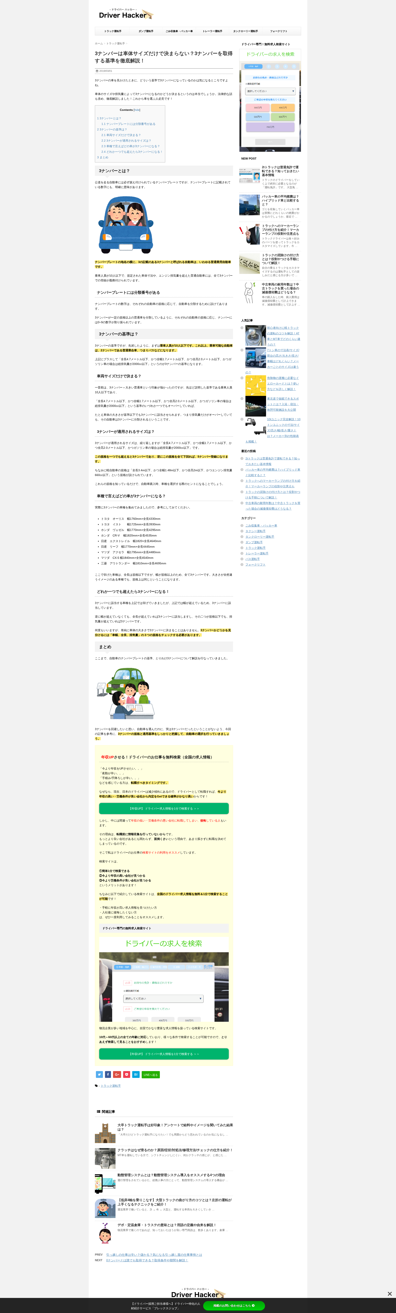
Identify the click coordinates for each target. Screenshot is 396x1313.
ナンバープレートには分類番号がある (128, 123)
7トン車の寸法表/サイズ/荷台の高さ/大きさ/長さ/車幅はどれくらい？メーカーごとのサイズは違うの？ (272, 361)
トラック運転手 (112, 31)
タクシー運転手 (255, 531)
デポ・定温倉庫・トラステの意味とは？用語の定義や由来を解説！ (167, 1225)
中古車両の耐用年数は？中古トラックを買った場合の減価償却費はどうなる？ (280, 288)
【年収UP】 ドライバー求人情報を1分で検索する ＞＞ (164, 808)
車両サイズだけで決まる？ (121, 135)
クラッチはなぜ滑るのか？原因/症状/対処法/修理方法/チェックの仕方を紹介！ (175, 1150)
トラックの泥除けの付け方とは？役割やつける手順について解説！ (280, 259)
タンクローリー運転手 (245, 31)
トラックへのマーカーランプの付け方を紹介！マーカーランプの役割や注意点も (280, 229)
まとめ (102, 157)
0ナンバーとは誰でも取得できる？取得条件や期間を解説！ (147, 1260)
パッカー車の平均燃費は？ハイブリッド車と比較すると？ (280, 200)
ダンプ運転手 (146, 31)
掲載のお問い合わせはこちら (232, 1305)
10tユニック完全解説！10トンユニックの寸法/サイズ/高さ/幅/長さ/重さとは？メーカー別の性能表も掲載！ (273, 430)
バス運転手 (252, 559)
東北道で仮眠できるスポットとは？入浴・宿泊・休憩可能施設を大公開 (283, 404)
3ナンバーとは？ (109, 118)
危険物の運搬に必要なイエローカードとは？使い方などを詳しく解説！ (283, 383)
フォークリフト (279, 31)
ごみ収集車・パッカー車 (179, 31)
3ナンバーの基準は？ (112, 129)
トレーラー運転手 (212, 31)
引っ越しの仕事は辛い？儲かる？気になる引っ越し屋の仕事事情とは (154, 1254)
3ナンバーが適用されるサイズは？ (126, 140)
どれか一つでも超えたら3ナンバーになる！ (132, 151)
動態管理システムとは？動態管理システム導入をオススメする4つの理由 (171, 1175)
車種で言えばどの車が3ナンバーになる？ (130, 146)
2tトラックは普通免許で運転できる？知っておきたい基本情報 (280, 171)
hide (136, 110)
